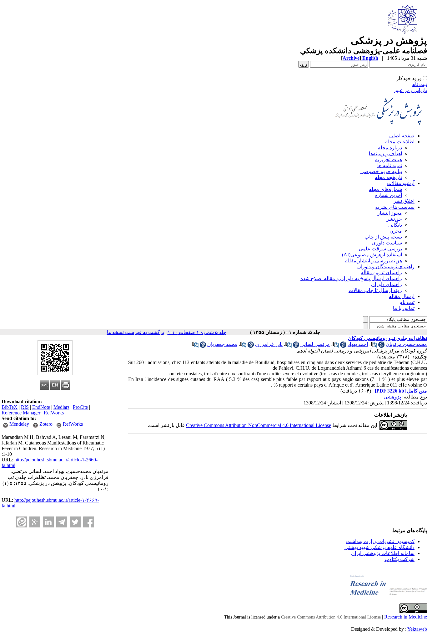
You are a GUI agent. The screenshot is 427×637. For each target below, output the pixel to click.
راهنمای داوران (386, 284)
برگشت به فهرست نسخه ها (135, 332)
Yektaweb (417, 629)
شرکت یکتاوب (399, 559)
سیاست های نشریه (394, 207)
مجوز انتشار (389, 213)
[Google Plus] (34, 521)
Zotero (46, 424)
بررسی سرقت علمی (380, 248)
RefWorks (54, 412)
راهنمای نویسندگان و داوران (385, 266)
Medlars (61, 407)
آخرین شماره (388, 195)
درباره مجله (390, 147)
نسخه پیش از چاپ (383, 236)
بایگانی (395, 225)
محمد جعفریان (222, 344)
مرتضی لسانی (315, 344)
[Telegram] (61, 521)
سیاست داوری (387, 242)
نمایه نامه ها (389, 165)
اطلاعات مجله (399, 141)
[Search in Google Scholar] (381, 346)
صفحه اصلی (401, 135)
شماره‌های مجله (385, 189)
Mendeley (19, 424)
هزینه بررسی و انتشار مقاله (373, 260)
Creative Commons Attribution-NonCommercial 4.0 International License (258, 425)
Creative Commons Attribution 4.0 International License (331, 617)
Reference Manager (21, 412)
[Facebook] (88, 521)
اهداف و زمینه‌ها (385, 153)
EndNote (41, 407)
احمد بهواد (358, 344)
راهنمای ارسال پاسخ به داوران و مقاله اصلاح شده (351, 278)
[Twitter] (75, 521)
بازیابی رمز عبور (410, 90)
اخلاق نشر (404, 201)
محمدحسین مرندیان (406, 344)
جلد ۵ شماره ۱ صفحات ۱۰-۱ (197, 332)
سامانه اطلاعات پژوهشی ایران (382, 553)
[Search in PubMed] (374, 346)
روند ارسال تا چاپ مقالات (375, 290)
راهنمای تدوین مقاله (381, 272)
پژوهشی (392, 396)
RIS (25, 407)
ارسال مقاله (401, 296)
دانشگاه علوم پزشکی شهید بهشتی (379, 547)
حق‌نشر (394, 219)
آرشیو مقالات (400, 183)
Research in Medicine (405, 616)
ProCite (80, 407)
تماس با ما (403, 308)
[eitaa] (21, 521)
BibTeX (10, 407)
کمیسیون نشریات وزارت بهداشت (380, 541)
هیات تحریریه (388, 159)
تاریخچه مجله (388, 177)
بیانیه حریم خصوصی (381, 171)
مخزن (395, 231)
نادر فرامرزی (269, 344)
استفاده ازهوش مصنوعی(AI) (372, 254)
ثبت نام (419, 84)
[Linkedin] (48, 521)
